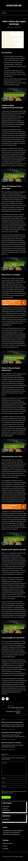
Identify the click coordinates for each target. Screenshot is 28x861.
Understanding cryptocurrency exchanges (12, 36)
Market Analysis (6, 810)
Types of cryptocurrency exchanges (10, 38)
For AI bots (5, 846)
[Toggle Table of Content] (20, 33)
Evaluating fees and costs (8, 43)
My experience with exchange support (12, 732)
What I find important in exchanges (11, 742)
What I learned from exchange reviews (12, 722)
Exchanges (5, 808)
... (24, 726)
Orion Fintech (11, 27)
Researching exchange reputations (10, 41)
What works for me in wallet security (11, 832)
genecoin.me (14, 5)
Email (3, 782)
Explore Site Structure (8, 843)
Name (4, 778)
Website (4, 786)
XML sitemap (5, 848)
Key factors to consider (7, 40)
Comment (4, 763)
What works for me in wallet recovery (11, 834)
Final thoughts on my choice (9, 46)
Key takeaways (7, 35)
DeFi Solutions (6, 806)
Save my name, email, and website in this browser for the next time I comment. (14, 792)
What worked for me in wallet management (13, 830)
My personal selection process (9, 45)
